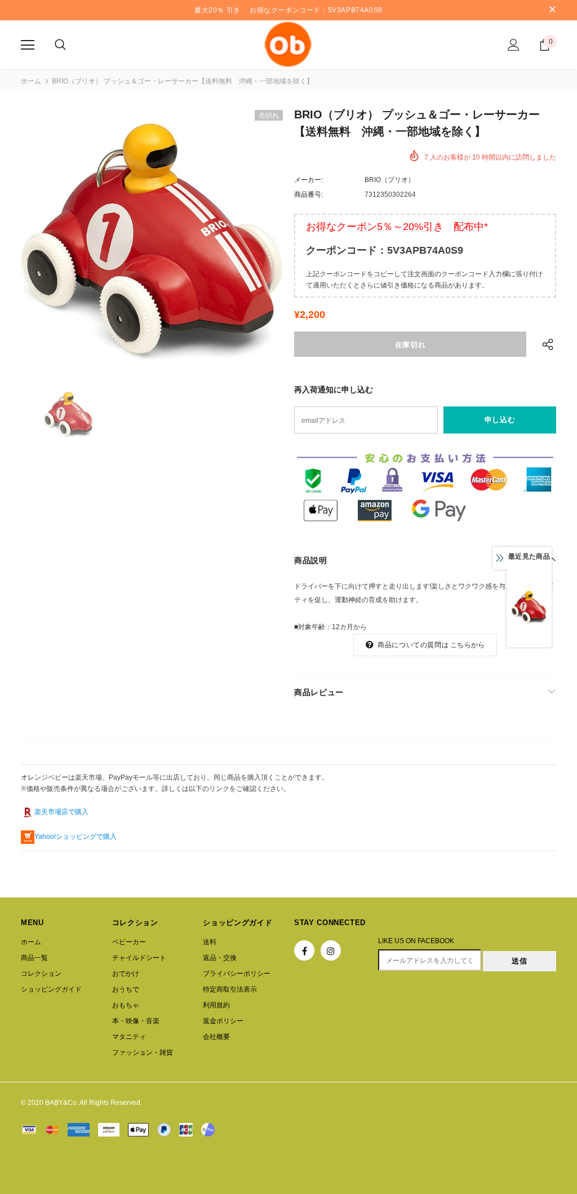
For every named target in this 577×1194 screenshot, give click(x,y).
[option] (152, 241)
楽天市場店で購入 (61, 812)
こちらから (467, 645)
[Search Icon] (60, 45)
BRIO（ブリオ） (390, 180)
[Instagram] (331, 950)
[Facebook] (304, 950)
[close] (552, 10)
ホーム (31, 81)
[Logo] (288, 44)
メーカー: (308, 180)
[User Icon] (514, 45)
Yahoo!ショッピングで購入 (75, 837)
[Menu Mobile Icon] (27, 45)
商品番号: (308, 194)
